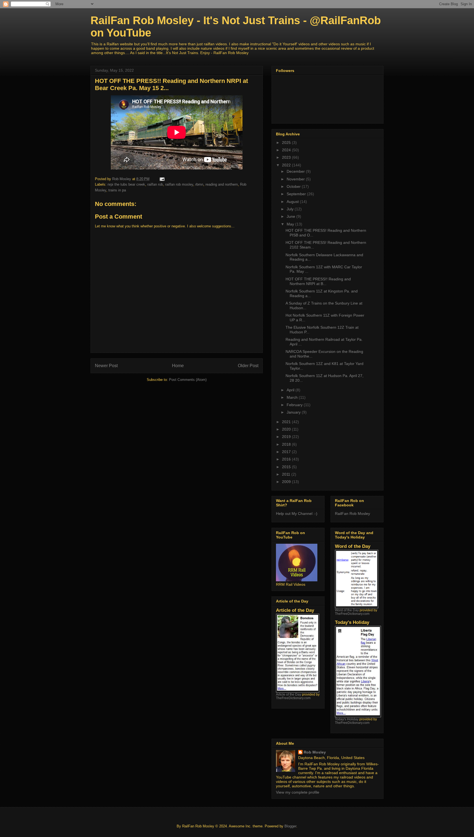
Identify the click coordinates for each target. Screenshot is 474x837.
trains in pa (117, 190)
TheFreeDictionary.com (293, 698)
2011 (286, 474)
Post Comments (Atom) (188, 380)
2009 (287, 481)
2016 (287, 459)
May (291, 224)
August (293, 201)
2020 (287, 429)
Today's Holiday (347, 719)
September (297, 194)
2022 (287, 165)
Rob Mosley (315, 752)
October (294, 186)
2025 (287, 142)
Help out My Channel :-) (296, 513)
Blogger (290, 826)
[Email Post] (162, 179)
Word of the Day (347, 610)
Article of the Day (288, 694)
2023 (287, 157)
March (293, 397)
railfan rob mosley (179, 184)
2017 (287, 452)
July (291, 209)
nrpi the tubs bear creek (126, 184)
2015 (287, 467)
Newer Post (106, 365)
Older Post (248, 365)
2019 (287, 436)
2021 (287, 422)
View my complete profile (297, 792)
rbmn (199, 184)
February (295, 405)
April (291, 390)
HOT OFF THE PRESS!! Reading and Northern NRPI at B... (318, 281)
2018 (287, 444)
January (294, 412)
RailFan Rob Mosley (352, 513)
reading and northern (221, 184)
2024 (287, 150)
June (291, 216)
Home (178, 365)
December (296, 171)
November (296, 179)
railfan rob (155, 184)
